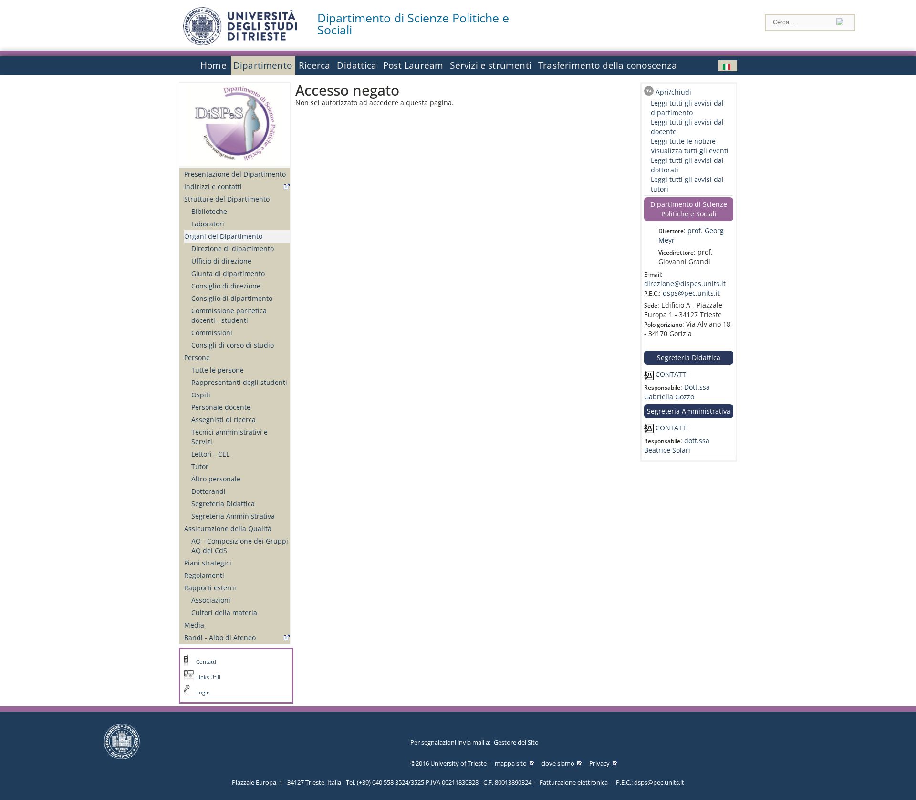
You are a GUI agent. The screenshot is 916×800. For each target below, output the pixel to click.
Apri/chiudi (673, 91)
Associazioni (210, 600)
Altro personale (215, 478)
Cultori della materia (224, 612)
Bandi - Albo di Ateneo (220, 637)
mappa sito (511, 763)
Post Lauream (413, 65)
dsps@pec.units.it (691, 293)
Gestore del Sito (516, 742)
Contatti (206, 662)
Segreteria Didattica (223, 503)
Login (203, 692)
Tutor (199, 466)
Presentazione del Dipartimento (235, 174)
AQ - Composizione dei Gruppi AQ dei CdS (239, 545)
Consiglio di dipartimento (231, 298)
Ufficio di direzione (221, 261)
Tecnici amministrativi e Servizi (229, 436)
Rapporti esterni (210, 587)
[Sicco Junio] (727, 65)
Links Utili (208, 677)
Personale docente (220, 407)
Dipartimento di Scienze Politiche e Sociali (413, 24)
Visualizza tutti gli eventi (690, 150)
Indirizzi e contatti (213, 186)
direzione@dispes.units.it (685, 283)
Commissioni (211, 332)
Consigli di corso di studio (232, 345)
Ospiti (200, 394)
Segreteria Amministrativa (233, 516)
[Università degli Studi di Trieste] (240, 42)
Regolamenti (204, 575)
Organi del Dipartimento (223, 236)
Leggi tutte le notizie (683, 141)
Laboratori (207, 223)
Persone (197, 357)
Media (194, 624)
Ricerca (314, 65)
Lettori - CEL (210, 454)
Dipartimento (262, 65)
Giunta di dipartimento (228, 273)
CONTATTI (671, 374)
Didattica (356, 65)
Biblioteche (209, 211)
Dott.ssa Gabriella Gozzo (677, 392)
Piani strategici (207, 562)
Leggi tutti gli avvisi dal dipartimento (687, 107)
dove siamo (557, 763)
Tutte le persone (217, 369)
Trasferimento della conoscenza (607, 65)
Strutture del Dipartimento (227, 198)
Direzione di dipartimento (232, 248)
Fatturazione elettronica (574, 782)
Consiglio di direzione (225, 285)
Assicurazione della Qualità (227, 528)
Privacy (599, 763)
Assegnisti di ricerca (223, 419)
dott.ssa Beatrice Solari (676, 445)
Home (213, 65)
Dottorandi (208, 491)
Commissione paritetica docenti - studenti (229, 315)
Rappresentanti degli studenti (239, 382)
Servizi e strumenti (490, 65)
